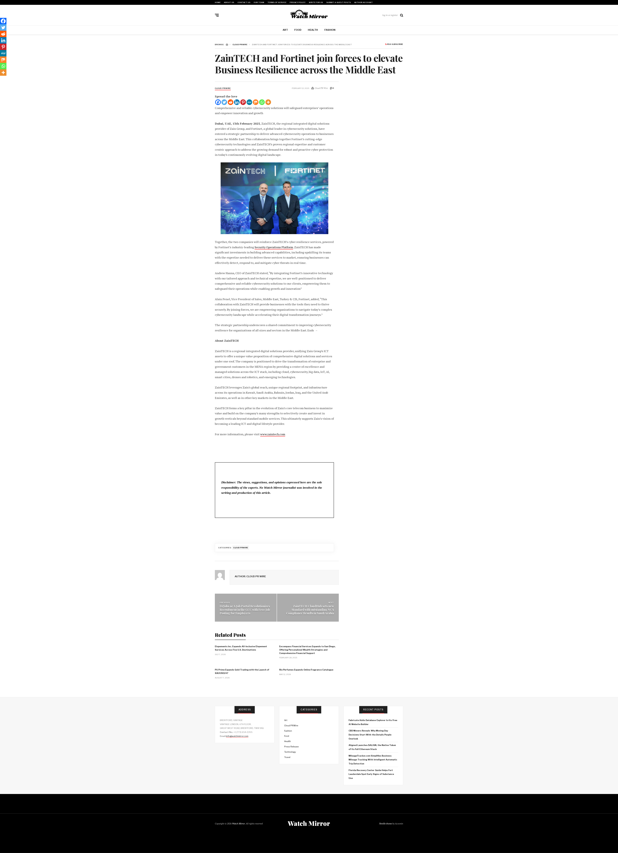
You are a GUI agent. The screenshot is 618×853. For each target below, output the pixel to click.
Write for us (316, 2)
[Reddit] (230, 102)
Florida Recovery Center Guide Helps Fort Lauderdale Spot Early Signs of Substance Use (371, 774)
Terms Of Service (277, 2)
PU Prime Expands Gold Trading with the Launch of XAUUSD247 (242, 671)
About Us (229, 2)
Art (285, 29)
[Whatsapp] (262, 102)
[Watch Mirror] (309, 14)
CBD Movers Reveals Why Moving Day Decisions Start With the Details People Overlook (370, 734)
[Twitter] (224, 102)
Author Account (363, 2)
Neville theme (385, 823)
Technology (290, 752)
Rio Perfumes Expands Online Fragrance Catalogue (306, 669)
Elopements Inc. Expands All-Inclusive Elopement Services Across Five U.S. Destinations (241, 648)
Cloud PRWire (223, 88)
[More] (268, 102)
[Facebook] (218, 102)
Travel (287, 757)
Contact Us (244, 2)
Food (297, 29)
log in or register (390, 15)
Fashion (330, 29)
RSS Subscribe (395, 44)
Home (218, 2)
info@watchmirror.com (237, 736)
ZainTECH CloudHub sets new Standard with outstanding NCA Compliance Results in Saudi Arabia (310, 609)
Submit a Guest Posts (338, 2)
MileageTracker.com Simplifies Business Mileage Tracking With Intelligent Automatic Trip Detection (373, 759)
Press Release (291, 746)
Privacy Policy (298, 2)
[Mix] (255, 102)
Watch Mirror (238, 823)
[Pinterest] (243, 102)
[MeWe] (249, 102)
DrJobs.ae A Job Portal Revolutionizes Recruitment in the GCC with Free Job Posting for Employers (245, 609)
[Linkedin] (237, 102)
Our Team (259, 2)
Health (313, 29)
